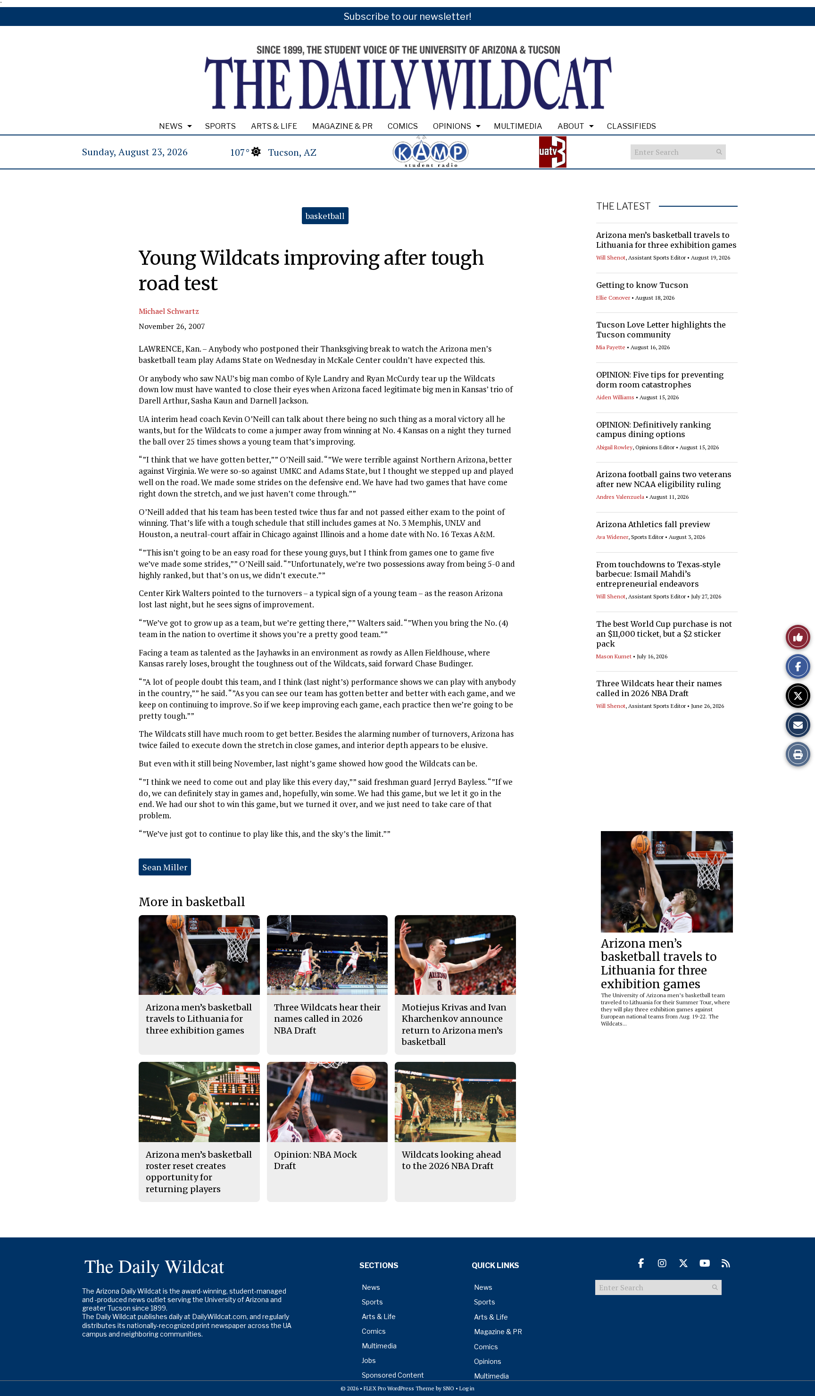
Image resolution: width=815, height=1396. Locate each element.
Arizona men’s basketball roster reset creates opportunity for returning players (199, 1171)
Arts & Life (274, 126)
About (570, 126)
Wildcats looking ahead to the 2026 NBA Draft (451, 1160)
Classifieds (631, 126)
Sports (220, 126)
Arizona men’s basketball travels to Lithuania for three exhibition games (666, 240)
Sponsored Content (393, 1375)
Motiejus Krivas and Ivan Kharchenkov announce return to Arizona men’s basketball (454, 1024)
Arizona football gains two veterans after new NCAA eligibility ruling (664, 479)
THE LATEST (623, 206)
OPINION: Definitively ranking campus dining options (653, 429)
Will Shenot (610, 257)
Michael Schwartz (169, 311)
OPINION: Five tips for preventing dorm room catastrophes (660, 379)
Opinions (452, 126)
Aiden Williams (615, 397)
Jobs (369, 1360)
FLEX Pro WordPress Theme (399, 1388)
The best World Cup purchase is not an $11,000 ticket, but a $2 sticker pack (664, 633)
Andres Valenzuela (620, 496)
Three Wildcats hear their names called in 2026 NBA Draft (659, 688)
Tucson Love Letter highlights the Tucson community (661, 329)
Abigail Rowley (614, 447)
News (171, 126)
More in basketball (192, 902)
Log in (466, 1388)
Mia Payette (610, 347)
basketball (325, 215)
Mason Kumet (614, 656)
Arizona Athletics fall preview (653, 524)
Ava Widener (612, 536)
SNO (448, 1388)
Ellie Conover (613, 297)
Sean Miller (164, 867)
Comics (403, 126)
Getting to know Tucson (642, 285)
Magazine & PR (342, 126)
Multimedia (518, 126)
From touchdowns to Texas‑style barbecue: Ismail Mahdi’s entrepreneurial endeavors (658, 574)
